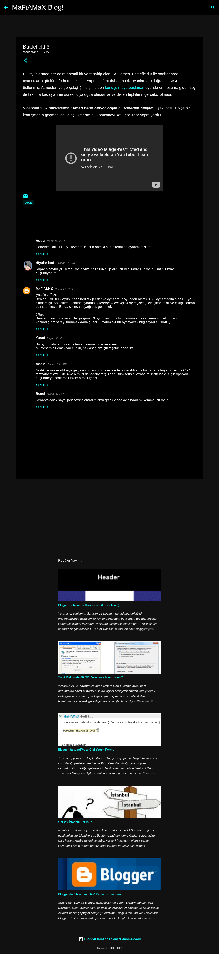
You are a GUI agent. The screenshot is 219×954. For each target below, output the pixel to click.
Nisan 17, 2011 (67, 263)
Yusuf (40, 338)
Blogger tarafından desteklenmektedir (112, 939)
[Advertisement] (109, 515)
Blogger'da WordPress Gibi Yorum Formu (86, 749)
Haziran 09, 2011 (57, 364)
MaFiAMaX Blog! (38, 7)
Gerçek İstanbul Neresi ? (75, 822)
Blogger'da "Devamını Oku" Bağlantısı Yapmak (89, 894)
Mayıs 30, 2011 (56, 338)
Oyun (28, 202)
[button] (25, 61)
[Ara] (69, 7)
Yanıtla (42, 254)
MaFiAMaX (44, 289)
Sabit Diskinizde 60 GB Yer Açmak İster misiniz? (90, 677)
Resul (40, 394)
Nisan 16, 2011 (56, 240)
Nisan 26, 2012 (56, 394)
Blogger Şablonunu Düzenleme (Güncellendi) (88, 605)
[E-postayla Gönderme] (25, 197)
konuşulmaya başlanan (124, 88)
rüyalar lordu (46, 263)
